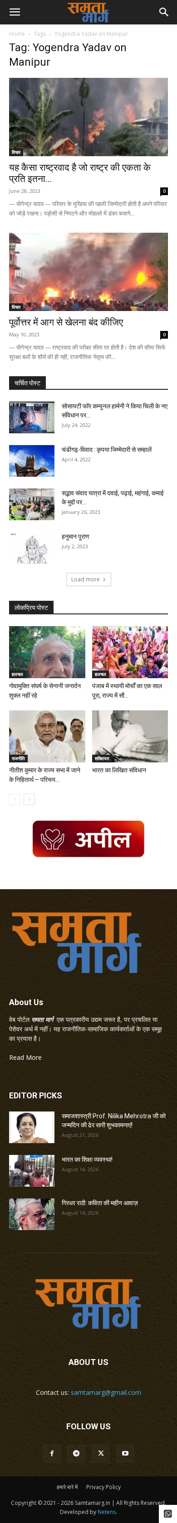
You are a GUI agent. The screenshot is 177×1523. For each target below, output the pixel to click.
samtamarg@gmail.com (106, 1392)
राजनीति (18, 758)
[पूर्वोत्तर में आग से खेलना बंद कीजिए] (88, 272)
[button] (14, 12)
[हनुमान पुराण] (31, 548)
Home (17, 34)
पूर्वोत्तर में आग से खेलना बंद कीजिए (66, 322)
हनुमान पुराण (75, 536)
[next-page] (29, 799)
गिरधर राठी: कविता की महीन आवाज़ (100, 1203)
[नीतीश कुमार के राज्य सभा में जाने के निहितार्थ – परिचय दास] (47, 736)
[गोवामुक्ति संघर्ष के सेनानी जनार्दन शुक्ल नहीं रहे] (47, 652)
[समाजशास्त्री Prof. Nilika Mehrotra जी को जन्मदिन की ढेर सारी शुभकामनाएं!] (31, 1127)
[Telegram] (76, 1454)
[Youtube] (125, 1454)
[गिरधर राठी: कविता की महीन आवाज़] (31, 1214)
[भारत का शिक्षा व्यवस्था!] (31, 1171)
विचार (16, 152)
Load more (85, 579)
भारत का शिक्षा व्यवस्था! (87, 1159)
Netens (107, 1512)
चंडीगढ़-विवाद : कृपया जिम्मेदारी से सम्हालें (107, 449)
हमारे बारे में (67, 1487)
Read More (25, 1057)
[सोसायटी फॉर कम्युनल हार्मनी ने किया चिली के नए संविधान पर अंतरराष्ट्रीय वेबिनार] (31, 417)
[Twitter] (101, 1454)
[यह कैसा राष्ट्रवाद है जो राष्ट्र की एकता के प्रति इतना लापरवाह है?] (88, 117)
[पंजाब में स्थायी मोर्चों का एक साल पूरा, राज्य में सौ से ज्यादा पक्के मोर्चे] (130, 652)
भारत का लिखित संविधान (119, 770)
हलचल (17, 674)
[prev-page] (14, 799)
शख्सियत (102, 758)
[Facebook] (52, 1454)
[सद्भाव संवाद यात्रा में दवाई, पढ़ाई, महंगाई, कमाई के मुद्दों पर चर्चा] (31, 504)
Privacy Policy (103, 1487)
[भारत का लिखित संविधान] (130, 736)
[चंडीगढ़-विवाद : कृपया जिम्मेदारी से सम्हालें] (31, 461)
